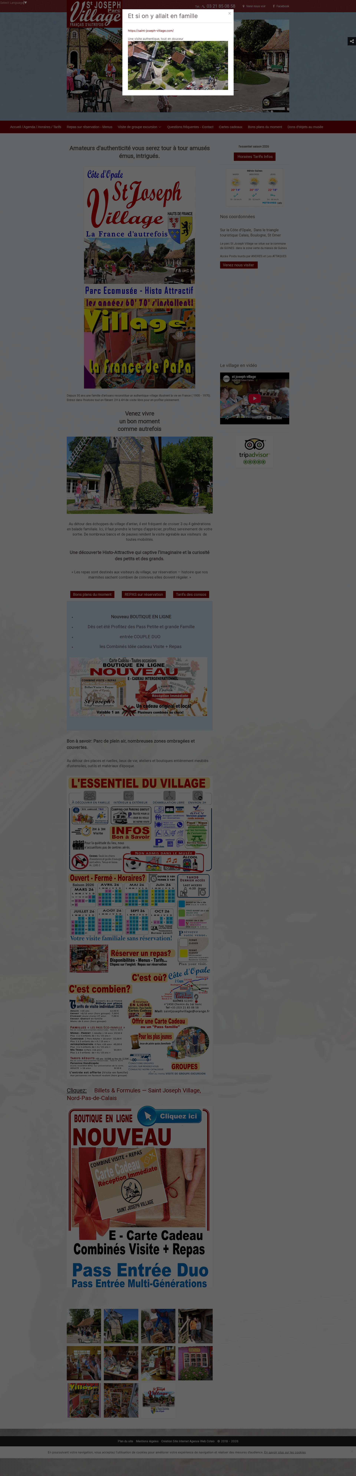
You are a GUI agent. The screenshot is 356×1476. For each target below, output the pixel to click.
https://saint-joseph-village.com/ (151, 30)
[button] (352, 41)
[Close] (229, 13)
